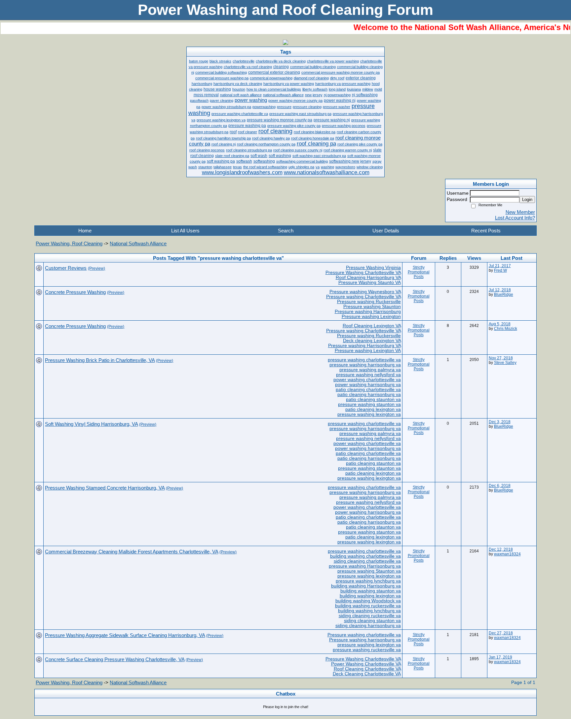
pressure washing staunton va (369, 404)
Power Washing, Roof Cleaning (69, 243)
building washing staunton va (370, 590)
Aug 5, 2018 (500, 324)
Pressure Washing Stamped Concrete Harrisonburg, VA (105, 488)
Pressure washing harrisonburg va (365, 639)
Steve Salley (505, 362)
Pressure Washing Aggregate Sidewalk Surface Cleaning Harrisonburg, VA (125, 635)
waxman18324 (507, 554)
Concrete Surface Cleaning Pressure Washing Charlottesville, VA (114, 659)
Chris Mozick (505, 328)
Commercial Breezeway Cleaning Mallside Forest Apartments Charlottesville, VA (131, 551)
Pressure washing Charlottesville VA (363, 296)
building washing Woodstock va (368, 600)
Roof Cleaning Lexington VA (372, 325)
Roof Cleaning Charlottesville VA (367, 668)
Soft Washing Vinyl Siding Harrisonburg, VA (91, 424)
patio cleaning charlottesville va (368, 389)
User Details (385, 230)
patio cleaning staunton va (373, 399)
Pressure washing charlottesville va (364, 634)
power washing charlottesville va (367, 379)
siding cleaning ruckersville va (370, 615)
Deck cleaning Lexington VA (372, 340)
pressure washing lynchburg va (368, 581)
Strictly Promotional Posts (419, 272)
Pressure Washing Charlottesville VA (363, 272)
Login (527, 199)
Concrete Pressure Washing (75, 292)
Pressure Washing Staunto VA (369, 282)
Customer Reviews (66, 268)
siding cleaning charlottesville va (367, 561)
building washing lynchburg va (369, 610)
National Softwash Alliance (138, 243)
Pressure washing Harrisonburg (368, 311)
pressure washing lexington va (369, 414)
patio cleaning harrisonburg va (369, 394)
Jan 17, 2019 (500, 657)
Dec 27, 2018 (501, 633)
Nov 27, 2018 (501, 358)
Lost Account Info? (515, 217)
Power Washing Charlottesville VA (366, 663)
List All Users (185, 230)
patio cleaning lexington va (373, 409)
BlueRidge (503, 294)
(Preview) (96, 268)
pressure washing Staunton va (369, 571)
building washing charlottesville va (365, 556)
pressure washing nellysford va (368, 374)
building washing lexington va (370, 595)
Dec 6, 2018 (500, 485)
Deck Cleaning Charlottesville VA (367, 673)
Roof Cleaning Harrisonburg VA (368, 277)
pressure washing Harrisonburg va (365, 566)
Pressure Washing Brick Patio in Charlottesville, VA (100, 360)
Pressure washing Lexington (371, 316)
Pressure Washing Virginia (373, 267)
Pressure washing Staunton (372, 306)
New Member (520, 212)
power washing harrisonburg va (368, 384)
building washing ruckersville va (368, 605)
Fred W (500, 270)
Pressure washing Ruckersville (369, 301)
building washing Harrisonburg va (366, 585)
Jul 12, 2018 (500, 290)
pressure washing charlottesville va (364, 359)
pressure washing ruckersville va (367, 649)
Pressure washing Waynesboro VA (365, 291)
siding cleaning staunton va (372, 620)
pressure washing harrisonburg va (365, 364)
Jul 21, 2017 (500, 265)
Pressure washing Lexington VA (368, 350)
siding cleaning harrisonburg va (368, 625)
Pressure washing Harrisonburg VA (364, 345)
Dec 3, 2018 (500, 421)
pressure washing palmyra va (370, 369)
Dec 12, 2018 (501, 549)
